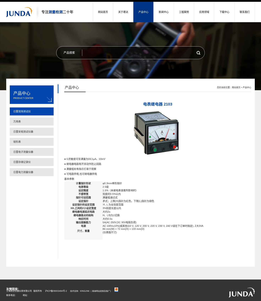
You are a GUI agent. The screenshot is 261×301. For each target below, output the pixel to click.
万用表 (17, 121)
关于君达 (123, 11)
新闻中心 (164, 11)
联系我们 (245, 11)
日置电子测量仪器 (23, 151)
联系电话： (11, 295)
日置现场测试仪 (22, 111)
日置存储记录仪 (22, 162)
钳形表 (17, 141)
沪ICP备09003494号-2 (56, 291)
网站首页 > (237, 87)
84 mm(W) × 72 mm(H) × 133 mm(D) (124, 228)
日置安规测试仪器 (23, 131)
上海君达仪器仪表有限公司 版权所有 (24, 291)
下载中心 (224, 11)
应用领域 (204, 11)
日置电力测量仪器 (23, 172)
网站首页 (103, 11)
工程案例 (184, 11)
